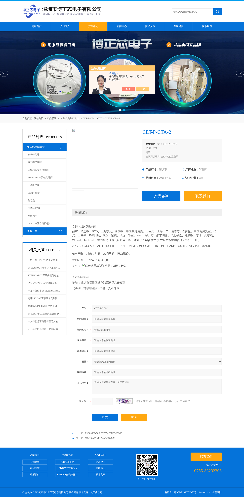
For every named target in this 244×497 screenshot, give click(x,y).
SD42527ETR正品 (68, 468)
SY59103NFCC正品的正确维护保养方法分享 (47, 314)
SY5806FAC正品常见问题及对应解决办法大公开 (47, 268)
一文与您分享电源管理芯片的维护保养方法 (47, 321)
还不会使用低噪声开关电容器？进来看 (47, 329)
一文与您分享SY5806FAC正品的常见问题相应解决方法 (47, 291)
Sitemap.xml (204, 492)
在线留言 (178, 26)
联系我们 (207, 26)
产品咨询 (161, 196)
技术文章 (150, 26)
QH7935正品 (67, 462)
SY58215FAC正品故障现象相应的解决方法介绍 (47, 283)
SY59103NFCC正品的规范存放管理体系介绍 (47, 275)
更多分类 (32, 231)
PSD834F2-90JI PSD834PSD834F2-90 (103, 433)
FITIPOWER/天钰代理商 (40, 177)
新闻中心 (122, 26)
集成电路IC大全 (71, 118)
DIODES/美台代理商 (38, 170)
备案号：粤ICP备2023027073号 (180, 492)
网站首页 (36, 26)
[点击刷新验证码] (124, 401)
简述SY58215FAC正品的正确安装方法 (47, 306)
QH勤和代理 (34, 208)
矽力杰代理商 (35, 162)
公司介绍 (35, 462)
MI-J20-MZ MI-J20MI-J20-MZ (100, 438)
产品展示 (51, 118)
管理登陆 (217, 492)
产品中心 (93, 26)
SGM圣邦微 (34, 193)
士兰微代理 (33, 185)
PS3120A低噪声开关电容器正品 (68, 474)
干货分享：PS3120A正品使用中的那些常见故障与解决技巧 (47, 260)
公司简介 (65, 26)
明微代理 (32, 216)
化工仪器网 (96, 492)
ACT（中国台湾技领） (39, 223)
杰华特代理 (33, 154)
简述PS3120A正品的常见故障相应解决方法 (47, 298)
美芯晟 (31, 200)
